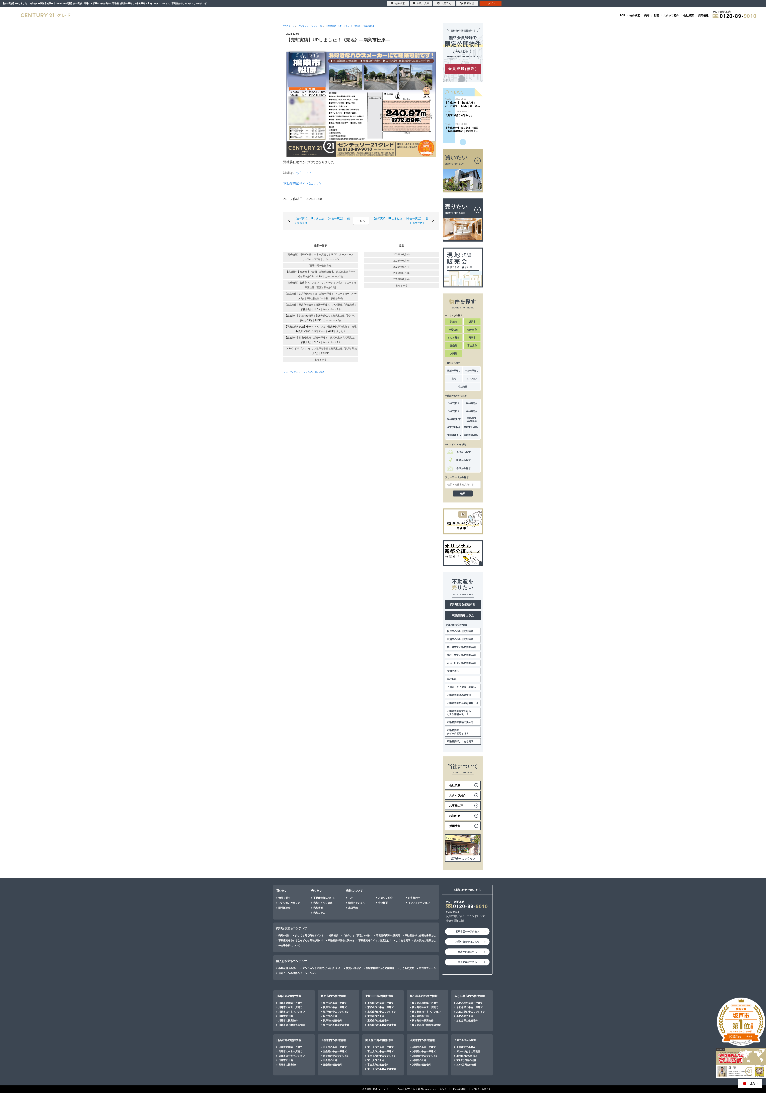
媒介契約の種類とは (425, 940)
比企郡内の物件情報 (333, 1040)
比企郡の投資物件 (332, 1064)
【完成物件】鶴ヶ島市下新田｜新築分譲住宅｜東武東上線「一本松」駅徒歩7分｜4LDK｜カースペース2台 (320, 274)
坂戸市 (472, 321)
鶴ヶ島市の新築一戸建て (425, 1003)
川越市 (453, 321)
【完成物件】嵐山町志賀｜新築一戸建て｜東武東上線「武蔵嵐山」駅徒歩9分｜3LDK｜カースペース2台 (320, 340)
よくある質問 (403, 940)
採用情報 (703, 15)
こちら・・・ (302, 172)
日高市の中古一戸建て (290, 1051)
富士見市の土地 (375, 1060)
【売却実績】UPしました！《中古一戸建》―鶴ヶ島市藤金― (322, 220)
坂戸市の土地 (330, 1016)
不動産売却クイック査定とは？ (458, 732)
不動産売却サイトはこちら (302, 183)
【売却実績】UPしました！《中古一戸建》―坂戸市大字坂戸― (400, 220)
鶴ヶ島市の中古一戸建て (425, 1007)
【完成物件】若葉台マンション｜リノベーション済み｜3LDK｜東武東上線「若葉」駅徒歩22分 (320, 285)
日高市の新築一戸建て (290, 1047)
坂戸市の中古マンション (336, 1011)
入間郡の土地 (419, 1060)
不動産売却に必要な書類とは (462, 703)
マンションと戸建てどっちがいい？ (322, 968)
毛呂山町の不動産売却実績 (461, 663)
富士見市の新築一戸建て (380, 1047)
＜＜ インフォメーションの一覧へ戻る (304, 372)
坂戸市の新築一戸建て (335, 1003)
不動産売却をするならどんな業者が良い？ (459, 713)
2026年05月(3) (401, 273)
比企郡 (453, 345)
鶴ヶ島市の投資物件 (422, 1020)
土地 (454, 378)
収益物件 (462, 386)
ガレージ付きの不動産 (468, 1051)
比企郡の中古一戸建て (335, 1051)
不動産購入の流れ (288, 968)
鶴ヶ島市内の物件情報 (424, 996)
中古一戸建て (471, 370)
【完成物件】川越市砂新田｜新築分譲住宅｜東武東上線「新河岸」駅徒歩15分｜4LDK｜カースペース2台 (320, 318)
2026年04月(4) (401, 279)
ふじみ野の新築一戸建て (469, 1003)
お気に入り (423, 3)
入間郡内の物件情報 (422, 1040)
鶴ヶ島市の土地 (420, 1016)
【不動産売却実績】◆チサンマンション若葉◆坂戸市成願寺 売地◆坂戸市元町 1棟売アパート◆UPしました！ (320, 329)
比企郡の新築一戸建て (335, 1047)
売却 (647, 15)
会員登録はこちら (467, 962)
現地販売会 (284, 907)
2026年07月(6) (401, 260)
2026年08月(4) (401, 254)
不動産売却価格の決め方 (460, 722)
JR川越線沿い (454, 435)
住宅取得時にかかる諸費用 (380, 968)
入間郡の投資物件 (421, 1064)
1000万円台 (454, 403)
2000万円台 (471, 403)
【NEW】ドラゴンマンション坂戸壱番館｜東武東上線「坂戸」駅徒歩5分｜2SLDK (320, 351)
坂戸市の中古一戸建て (335, 1007)
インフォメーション (419, 902)
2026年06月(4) (401, 267)
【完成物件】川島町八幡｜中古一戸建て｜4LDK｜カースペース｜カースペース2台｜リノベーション (320, 257)
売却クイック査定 (323, 902)
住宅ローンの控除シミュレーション (297, 973)
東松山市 (453, 329)
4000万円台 (471, 411)
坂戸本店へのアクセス (467, 931)
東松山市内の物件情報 (379, 996)
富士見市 (472, 345)
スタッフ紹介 (671, 15)
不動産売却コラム (463, 615)
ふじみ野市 (454, 337)
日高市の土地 (285, 1060)
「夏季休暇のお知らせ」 (320, 265)
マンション (471, 378)
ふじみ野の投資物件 (467, 1020)
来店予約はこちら (467, 951)
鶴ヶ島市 (472, 329)
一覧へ (361, 220)
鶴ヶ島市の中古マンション (426, 1011)
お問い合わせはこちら (467, 941)
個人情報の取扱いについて (375, 1089)
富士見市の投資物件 (378, 1064)
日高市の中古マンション (291, 1055)
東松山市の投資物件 (378, 1020)
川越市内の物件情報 (288, 996)
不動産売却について (324, 897)
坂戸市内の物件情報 (333, 996)
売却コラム (319, 912)
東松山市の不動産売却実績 (461, 655)
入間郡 (453, 353)
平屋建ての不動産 (466, 1047)
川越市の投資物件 (288, 1020)
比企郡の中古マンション (336, 1055)
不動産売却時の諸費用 (459, 695)
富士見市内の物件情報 (379, 1040)
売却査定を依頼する (462, 604)
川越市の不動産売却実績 (460, 639)
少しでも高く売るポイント (309, 935)
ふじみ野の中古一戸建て (469, 1007)
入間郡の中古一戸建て (424, 1051)
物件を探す (284, 897)
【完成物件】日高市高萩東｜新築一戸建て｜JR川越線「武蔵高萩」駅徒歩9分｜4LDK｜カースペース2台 (320, 307)
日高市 (472, 337)
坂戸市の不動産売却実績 (460, 631)
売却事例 (318, 907)
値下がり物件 (453, 427)
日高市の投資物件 (288, 1064)
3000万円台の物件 (466, 1060)
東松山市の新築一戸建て (380, 1003)
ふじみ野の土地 (464, 1016)
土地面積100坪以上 (472, 419)
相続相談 (452, 679)
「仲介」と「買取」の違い (461, 687)
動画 (656, 15)
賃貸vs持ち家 (353, 968)
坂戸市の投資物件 (332, 1020)
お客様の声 (414, 897)
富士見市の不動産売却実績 (381, 1069)
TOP (622, 15)
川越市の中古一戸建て (290, 1007)
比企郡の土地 (330, 1060)
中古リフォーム (427, 968)
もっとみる (321, 359)
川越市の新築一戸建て (290, 1003)
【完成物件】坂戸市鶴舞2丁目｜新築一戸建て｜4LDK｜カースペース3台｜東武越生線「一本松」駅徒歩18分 (320, 296)
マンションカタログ (289, 902)
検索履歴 (469, 3)
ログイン (490, 3)
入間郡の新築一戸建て (424, 1047)
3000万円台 (454, 411)
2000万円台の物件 (466, 1064)
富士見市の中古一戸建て (380, 1051)
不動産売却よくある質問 (460, 741)
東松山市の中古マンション (381, 1011)
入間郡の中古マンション (425, 1055)
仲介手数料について (289, 945)
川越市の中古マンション (291, 1011)
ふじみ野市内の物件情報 (469, 996)
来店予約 (353, 907)
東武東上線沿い (471, 427)
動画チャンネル (356, 902)
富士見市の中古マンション (381, 1055)
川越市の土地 (285, 1016)
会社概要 (688, 15)
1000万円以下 (454, 419)
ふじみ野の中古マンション (470, 1011)
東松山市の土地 (375, 1016)
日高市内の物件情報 (288, 1040)
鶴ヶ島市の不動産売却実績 (461, 647)
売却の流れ (453, 671)
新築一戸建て (453, 370)
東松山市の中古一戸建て (380, 1007)
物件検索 (635, 15)
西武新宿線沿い (471, 435)
